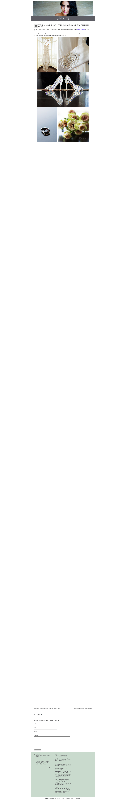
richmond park (66, 779)
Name (35, 723)
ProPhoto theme (67, 798)
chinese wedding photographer (61, 757)
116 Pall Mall (56, 755)
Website (35, 731)
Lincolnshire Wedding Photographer (60, 766)
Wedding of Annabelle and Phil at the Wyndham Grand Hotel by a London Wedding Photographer (43, 758)
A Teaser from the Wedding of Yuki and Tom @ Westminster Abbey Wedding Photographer (43, 767)
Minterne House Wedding (65, 775)
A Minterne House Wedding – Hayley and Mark (83, 708)
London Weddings (57, 774)
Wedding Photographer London (59, 789)
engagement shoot (60, 760)
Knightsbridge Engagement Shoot (66, 765)
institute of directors (59, 764)
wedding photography (62, 790)
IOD (64, 764)
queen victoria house (62, 776)
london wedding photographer (61, 769)
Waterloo (60, 787)
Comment (36, 735)
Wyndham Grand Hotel (81, 29)
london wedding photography (63, 772)
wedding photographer (62, 788)
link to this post (77, 714)
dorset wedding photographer (64, 759)
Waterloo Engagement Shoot (66, 787)
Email (35, 727)
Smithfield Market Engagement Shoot (62, 782)
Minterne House (57, 775)
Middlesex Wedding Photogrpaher (66, 774)
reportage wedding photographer (61, 778)
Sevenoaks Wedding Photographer (60, 780)
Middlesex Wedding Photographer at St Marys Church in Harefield (43, 764)
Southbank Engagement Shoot (63, 784)
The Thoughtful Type (79, 798)
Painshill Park (57, 776)
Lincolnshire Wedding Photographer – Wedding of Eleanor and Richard (47, 708)
